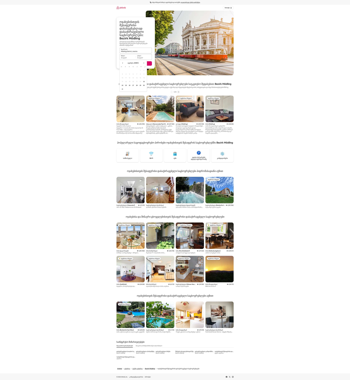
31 (122, 89)
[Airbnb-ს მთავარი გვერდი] (121, 8)
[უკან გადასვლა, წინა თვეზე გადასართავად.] (122, 63)
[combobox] (135, 51)
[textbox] (127, 58)
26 (129, 85)
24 (122, 85)
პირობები (148, 377)
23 (144, 81)
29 (140, 85)
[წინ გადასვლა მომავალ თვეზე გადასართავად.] (143, 63)
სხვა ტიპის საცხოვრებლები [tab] (124, 346)
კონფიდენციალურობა (136, 377)
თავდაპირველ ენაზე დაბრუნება (190, 2)
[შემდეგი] (178, 91)
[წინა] (171, 91)
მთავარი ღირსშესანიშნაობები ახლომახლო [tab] (149, 346)
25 (126, 85)
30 (144, 85)
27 (133, 85)
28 (137, 85)
